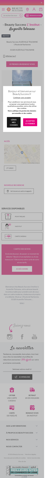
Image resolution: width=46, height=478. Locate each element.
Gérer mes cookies (14, 122)
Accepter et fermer (30, 122)
